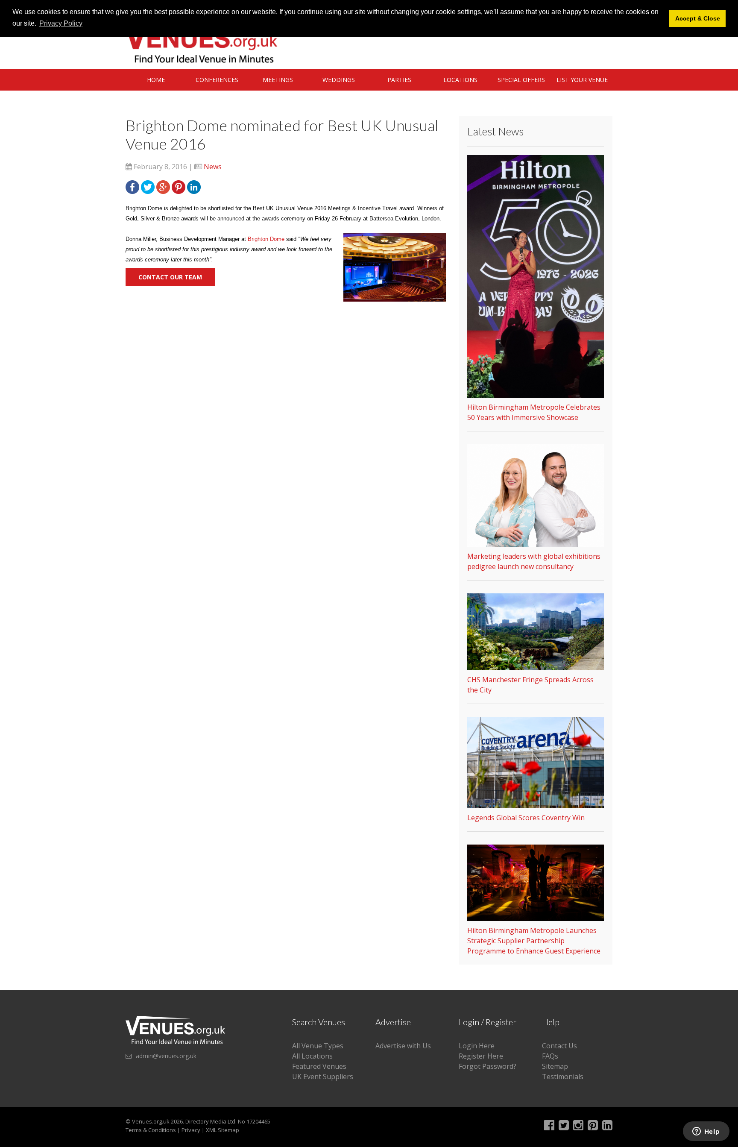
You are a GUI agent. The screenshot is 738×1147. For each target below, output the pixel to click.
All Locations (312, 1056)
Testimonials (562, 1076)
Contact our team (170, 277)
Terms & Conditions (151, 1130)
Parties (399, 80)
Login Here (477, 1045)
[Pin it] (178, 186)
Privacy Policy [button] (60, 23)
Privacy (191, 1130)
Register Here (481, 1056)
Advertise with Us (403, 1045)
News (213, 166)
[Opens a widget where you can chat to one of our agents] (705, 1132)
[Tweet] (148, 186)
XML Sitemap (222, 1130)
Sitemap (555, 1066)
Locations (460, 80)
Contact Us (559, 1045)
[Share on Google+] (163, 186)
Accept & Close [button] (697, 18)
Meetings (278, 80)
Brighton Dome (266, 239)
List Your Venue (582, 80)
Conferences (217, 80)
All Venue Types (317, 1045)
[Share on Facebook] (132, 186)
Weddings (338, 80)
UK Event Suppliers (322, 1076)
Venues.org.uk (151, 1121)
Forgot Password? (487, 1066)
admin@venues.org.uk (166, 1056)
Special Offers (521, 80)
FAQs (550, 1056)
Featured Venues (319, 1066)
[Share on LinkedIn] (194, 186)
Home (156, 80)
